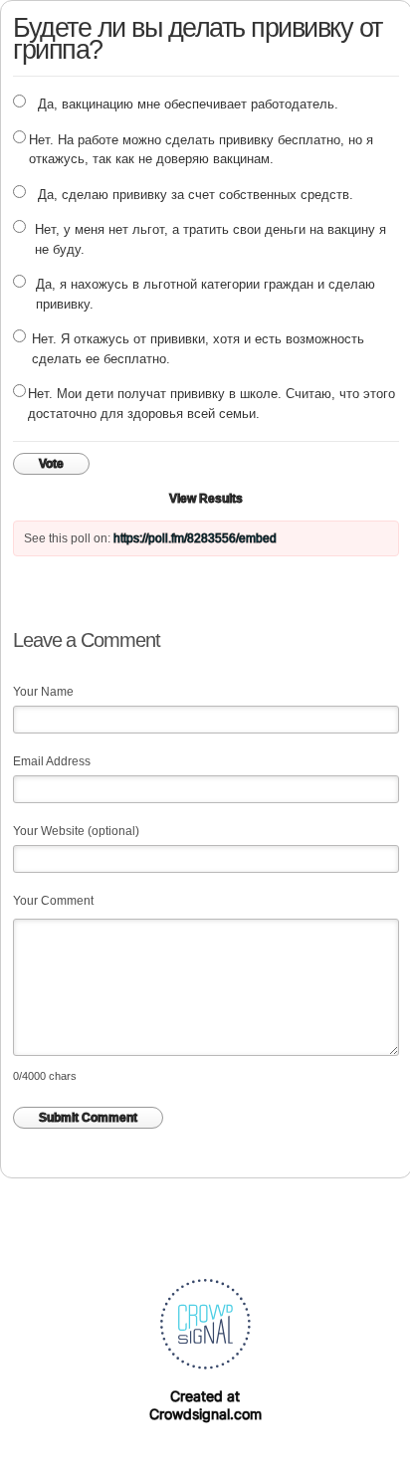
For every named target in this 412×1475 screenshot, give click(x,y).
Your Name (43, 692)
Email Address (52, 761)
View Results (206, 499)
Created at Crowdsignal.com (205, 1404)
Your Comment (53, 901)
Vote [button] (51, 464)
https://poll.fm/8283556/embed (195, 538)
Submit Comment (88, 1118)
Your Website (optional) (76, 831)
